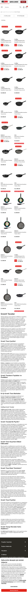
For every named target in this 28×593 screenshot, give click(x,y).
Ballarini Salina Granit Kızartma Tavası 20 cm (6, 137)
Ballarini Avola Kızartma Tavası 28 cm (6, 233)
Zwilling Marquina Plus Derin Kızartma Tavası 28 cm (20, 65)
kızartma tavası (23, 353)
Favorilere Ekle (10, 28)
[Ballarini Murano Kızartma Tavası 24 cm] (7, 295)
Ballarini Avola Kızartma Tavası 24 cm (19, 209)
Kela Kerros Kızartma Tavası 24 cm (19, 137)
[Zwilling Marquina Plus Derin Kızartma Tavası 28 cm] (20, 55)
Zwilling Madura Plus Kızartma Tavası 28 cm (6, 89)
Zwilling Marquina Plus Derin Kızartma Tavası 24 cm (7, 65)
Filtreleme (21, 15)
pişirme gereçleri (17, 318)
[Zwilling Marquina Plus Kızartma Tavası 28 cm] (20, 31)
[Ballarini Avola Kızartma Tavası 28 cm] (7, 223)
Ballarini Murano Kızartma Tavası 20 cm (7, 257)
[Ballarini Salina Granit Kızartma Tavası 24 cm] (20, 271)
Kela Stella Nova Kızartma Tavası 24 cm (7, 185)
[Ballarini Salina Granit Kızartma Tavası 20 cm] (7, 127)
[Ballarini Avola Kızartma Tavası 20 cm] (7, 199)
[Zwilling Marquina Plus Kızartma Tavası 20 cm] (20, 247)
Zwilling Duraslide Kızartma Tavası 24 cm (20, 113)
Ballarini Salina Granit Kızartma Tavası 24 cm (19, 280)
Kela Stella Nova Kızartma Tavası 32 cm (20, 304)
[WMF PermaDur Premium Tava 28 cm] (7, 151)
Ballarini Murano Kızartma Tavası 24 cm (7, 304)
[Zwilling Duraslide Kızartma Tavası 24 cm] (20, 103)
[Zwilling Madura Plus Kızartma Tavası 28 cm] (7, 79)
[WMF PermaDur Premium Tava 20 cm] (7, 103)
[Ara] (20, 7)
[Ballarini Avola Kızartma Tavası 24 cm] (20, 199)
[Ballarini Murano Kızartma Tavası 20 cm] (7, 247)
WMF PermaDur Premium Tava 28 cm (6, 161)
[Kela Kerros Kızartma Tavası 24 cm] (20, 127)
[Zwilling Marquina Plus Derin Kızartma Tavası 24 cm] (7, 55)
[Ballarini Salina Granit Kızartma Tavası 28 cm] (20, 151)
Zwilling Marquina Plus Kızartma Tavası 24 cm (6, 41)
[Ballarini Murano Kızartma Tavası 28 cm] (20, 223)
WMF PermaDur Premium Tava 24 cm (6, 280)
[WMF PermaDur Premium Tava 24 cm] (7, 271)
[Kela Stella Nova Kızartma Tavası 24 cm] (7, 175)
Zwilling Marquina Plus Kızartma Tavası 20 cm (19, 257)
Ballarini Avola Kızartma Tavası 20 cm (6, 209)
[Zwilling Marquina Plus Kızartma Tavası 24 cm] (7, 31)
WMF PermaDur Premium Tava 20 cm (6, 113)
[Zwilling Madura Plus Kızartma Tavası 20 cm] (20, 79)
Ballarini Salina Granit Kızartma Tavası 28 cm (19, 161)
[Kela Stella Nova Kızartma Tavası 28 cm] (20, 175)
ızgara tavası (16, 353)
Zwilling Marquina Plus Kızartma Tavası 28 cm (19, 41)
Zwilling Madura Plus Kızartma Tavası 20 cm (19, 89)
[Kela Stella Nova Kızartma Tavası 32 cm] (20, 295)
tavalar (12, 335)
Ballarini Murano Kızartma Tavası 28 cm (20, 233)
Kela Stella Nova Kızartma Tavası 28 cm (20, 185)
